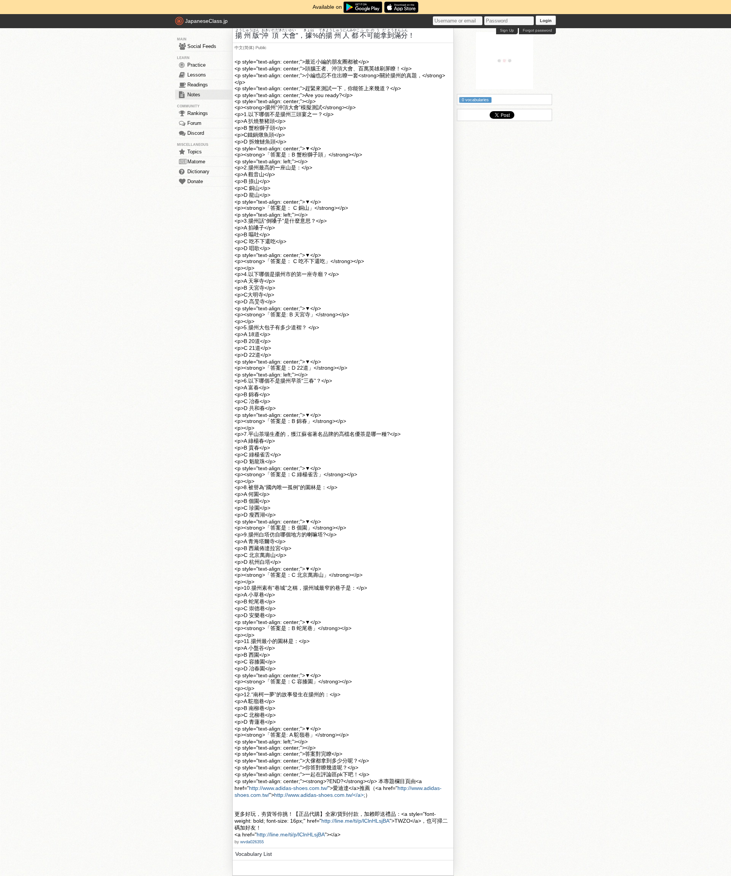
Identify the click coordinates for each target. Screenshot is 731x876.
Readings (197, 85)
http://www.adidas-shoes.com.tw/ (288, 788)
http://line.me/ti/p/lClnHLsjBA (355, 821)
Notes (193, 94)
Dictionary (198, 171)
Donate (195, 181)
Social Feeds (201, 46)
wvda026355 (252, 841)
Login (546, 20)
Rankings (197, 113)
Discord (195, 133)
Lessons (196, 75)
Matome (196, 161)
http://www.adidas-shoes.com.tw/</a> (319, 795)
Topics (194, 152)
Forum (194, 123)
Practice (196, 65)
